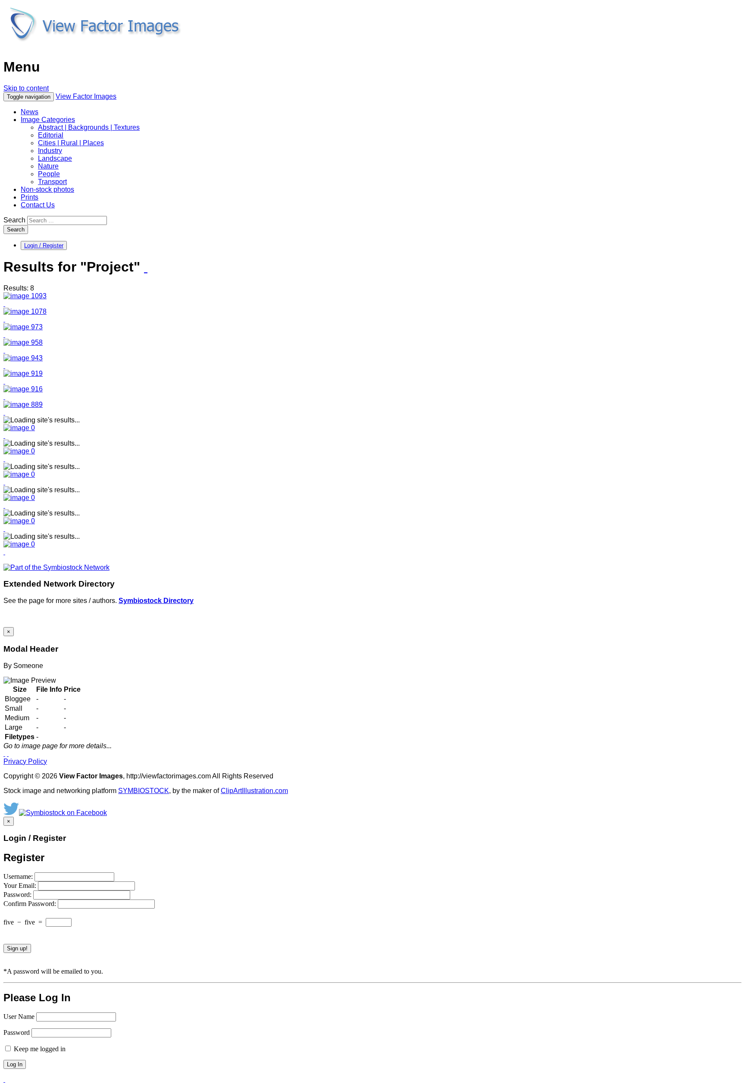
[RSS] (145, 267)
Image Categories (48, 119)
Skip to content (26, 88)
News (29, 112)
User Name (18, 1016)
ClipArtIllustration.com (254, 790)
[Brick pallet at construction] (23, 389)
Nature (48, 166)
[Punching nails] (23, 327)
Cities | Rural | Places (71, 143)
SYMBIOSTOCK (143, 790)
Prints (29, 197)
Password (16, 1032)
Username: (18, 876)
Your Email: (20, 885)
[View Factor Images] (94, 46)
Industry (50, 150)
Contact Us (38, 205)
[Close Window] (8, 753)
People (49, 174)
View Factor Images (86, 96)
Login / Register (43, 245)
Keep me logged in (39, 1049)
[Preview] (4, 303)
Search (14, 220)
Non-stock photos (47, 189)
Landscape (55, 158)
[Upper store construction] (25, 296)
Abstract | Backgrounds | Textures (89, 127)
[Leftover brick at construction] (23, 373)
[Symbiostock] (19, 427)
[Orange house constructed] (25, 311)
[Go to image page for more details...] (4, 753)
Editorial (50, 135)
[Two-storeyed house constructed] (23, 404)
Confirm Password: (30, 903)
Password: (18, 894)
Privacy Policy (25, 761)
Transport (52, 181)
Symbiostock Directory (156, 600)
